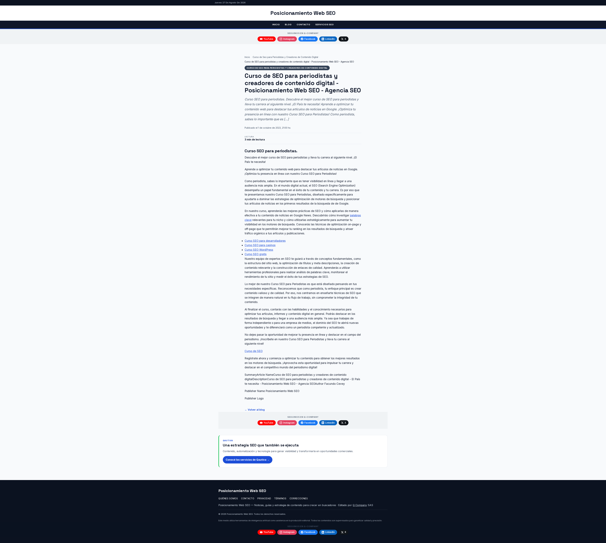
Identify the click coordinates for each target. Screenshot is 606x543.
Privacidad (264, 498)
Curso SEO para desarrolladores (265, 240)
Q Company (360, 505)
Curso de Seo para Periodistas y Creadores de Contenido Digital (285, 57)
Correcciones (299, 498)
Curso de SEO (254, 351)
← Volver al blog (255, 409)
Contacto (303, 24)
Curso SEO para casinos (260, 245)
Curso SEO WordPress (259, 249)
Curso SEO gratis (256, 254)
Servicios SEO (324, 24)
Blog (288, 24)
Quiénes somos (228, 498)
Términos (280, 498)
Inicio (276, 24)
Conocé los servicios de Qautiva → (248, 459)
